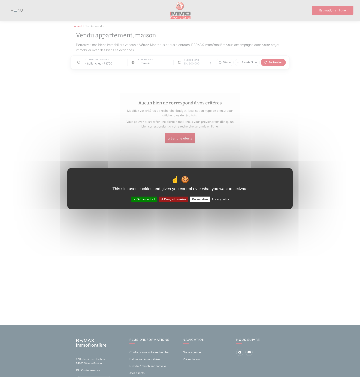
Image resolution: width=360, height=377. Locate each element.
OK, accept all (145, 199)
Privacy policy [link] (220, 199)
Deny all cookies (174, 199)
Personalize (200, 199)
